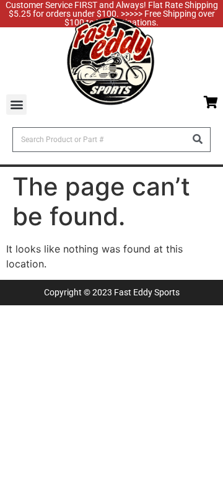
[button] (16, 104)
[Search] (197, 139)
